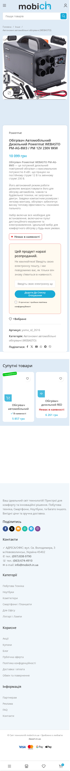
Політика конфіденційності (19, 663)
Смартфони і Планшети (17, 604)
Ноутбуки (8, 592)
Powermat (15, 133)
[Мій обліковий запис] (65, 5)
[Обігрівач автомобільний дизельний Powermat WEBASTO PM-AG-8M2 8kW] (18, 388)
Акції (6, 638)
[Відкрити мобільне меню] (4, 5)
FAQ (5, 709)
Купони (7, 644)
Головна (7, 26)
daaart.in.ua (35, 738)
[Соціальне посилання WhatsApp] (41, 346)
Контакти (8, 716)
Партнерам (10, 697)
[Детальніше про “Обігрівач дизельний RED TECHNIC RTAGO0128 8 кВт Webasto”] (41, 393)
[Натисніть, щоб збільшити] (9, 93)
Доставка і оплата (14, 669)
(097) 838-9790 (21, 556)
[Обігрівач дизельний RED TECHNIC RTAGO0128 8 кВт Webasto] (52, 385)
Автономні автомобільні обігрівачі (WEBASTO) (27, 30)
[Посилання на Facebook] (27, 346)
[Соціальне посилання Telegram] (45, 346)
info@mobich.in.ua (26, 565)
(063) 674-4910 (22, 560)
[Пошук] (63, 16)
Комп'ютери (10, 598)
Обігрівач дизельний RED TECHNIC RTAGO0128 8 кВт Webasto (51, 406)
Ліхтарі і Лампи (12, 616)
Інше (17, 26)
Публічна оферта (13, 657)
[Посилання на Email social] (36, 346)
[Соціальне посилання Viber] (50, 346)
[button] (8, 398)
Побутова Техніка (13, 586)
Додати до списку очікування (35, 294)
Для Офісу (9, 610)
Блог (5, 651)
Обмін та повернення (16, 675)
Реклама (8, 703)
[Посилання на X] (31, 346)
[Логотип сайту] (35, 5)
